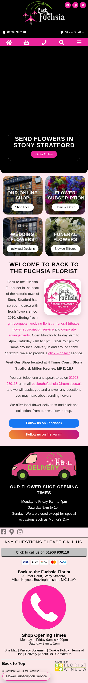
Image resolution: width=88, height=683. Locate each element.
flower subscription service (33, 329)
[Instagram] (75, 5)
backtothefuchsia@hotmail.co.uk (57, 384)
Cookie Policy (59, 650)
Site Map (11, 650)
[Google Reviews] (83, 5)
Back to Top (13, 663)
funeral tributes (67, 323)
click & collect (59, 353)
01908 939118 (16, 32)
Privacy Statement (33, 650)
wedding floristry (41, 323)
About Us (46, 654)
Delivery (31, 654)
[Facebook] (68, 5)
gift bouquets (17, 323)
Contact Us (63, 654)
